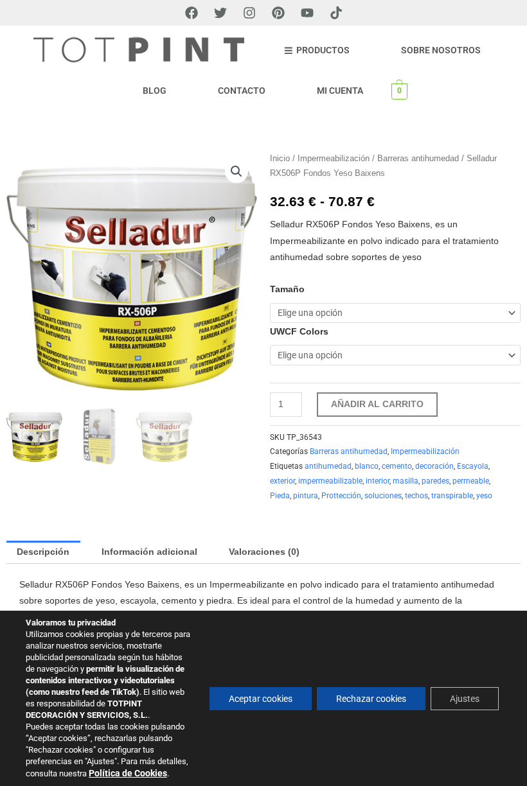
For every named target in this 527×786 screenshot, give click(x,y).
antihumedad (328, 466)
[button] (236, 171)
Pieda (280, 495)
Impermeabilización (334, 158)
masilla (405, 480)
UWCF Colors (299, 331)
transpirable (452, 495)
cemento (397, 466)
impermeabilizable (330, 480)
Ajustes (464, 699)
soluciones (383, 495)
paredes (435, 480)
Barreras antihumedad (418, 158)
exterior (282, 480)
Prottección (341, 495)
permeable (470, 480)
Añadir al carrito (377, 404)
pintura (305, 495)
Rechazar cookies (371, 699)
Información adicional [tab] (149, 552)
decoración (434, 466)
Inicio (280, 158)
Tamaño (287, 289)
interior (377, 480)
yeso (484, 495)
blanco (367, 466)
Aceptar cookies (260, 699)
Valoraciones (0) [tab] (264, 552)
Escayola (472, 466)
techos (416, 495)
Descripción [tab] (43, 552)
